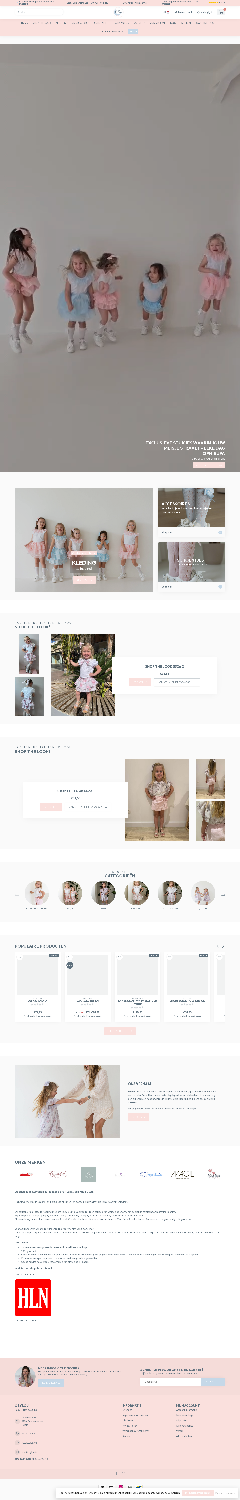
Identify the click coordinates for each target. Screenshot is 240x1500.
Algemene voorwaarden (135, 1415)
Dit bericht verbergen (197, 1492)
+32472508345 (29, 1433)
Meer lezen (138, 1117)
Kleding (61, 22)
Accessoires (80, 22)
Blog (173, 22)
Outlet (138, 22)
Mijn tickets (182, 1420)
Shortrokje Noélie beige (187, 1001)
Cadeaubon (122, 22)
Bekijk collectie (118, 1031)
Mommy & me (157, 22)
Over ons (127, 1409)
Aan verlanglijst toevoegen (175, 682)
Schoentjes (101, 22)
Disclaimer (128, 1420)
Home (24, 22)
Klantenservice (205, 22)
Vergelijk (180, 1430)
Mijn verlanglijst (184, 1425)
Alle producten (184, 1436)
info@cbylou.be (30, 1452)
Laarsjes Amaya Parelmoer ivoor (137, 1002)
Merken (186, 22)
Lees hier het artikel (25, 1320)
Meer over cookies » (225, 1493)
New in (133, 31)
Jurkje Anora (37, 1001)
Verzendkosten (44, 1016)
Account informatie (186, 1409)
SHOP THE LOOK (42, 22)
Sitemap (126, 1436)
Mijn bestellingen (185, 1415)
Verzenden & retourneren (135, 1430)
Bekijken (138, 682)
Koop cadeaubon (112, 31)
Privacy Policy (129, 1425)
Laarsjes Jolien (88, 1001)
